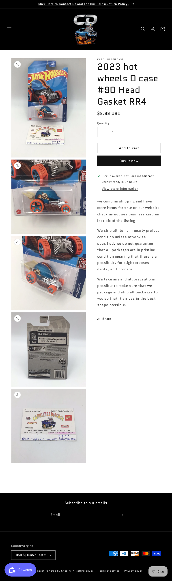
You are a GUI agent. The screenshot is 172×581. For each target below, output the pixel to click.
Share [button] (106, 318)
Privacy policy (133, 571)
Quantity (103, 123)
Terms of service (109, 571)
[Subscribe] (121, 515)
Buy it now (129, 160)
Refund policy (85, 571)
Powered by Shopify (58, 571)
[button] (9, 29)
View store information (120, 188)
